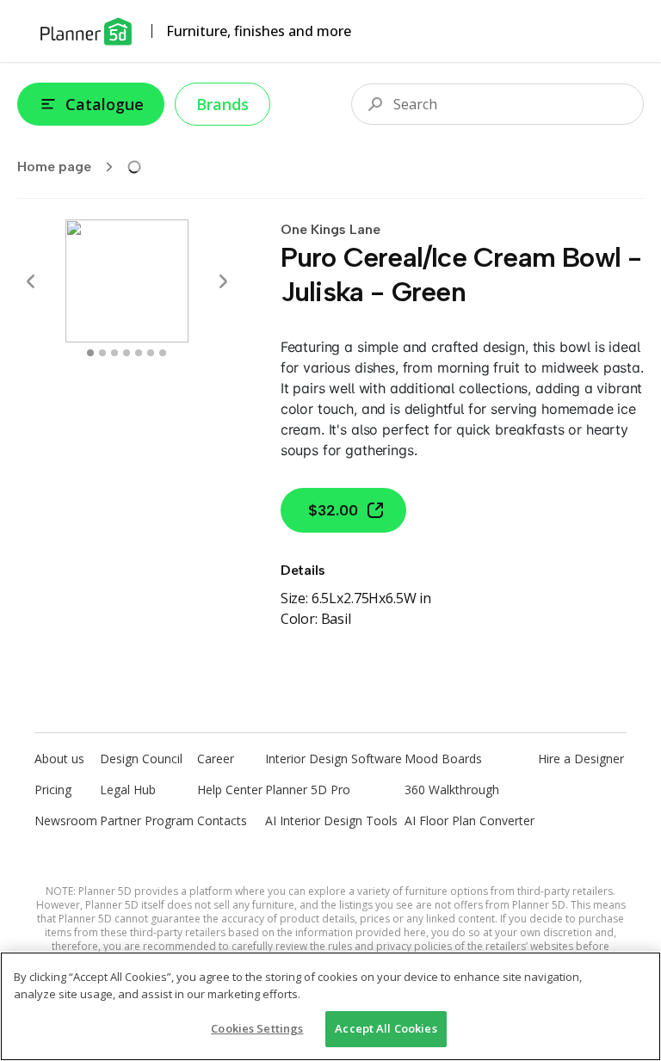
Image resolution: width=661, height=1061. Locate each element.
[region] (330, 1006)
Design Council (141, 758)
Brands (222, 104)
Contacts (222, 820)
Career (215, 758)
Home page (54, 166)
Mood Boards (443, 758)
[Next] (223, 281)
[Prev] (31, 281)
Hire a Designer (581, 758)
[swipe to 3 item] (126, 352)
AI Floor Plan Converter (469, 820)
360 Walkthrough (452, 789)
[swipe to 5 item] (150, 352)
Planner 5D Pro (307, 789)
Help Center (230, 789)
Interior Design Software (333, 758)
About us (59, 758)
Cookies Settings (257, 1028)
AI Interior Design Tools (331, 820)
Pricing (52, 789)
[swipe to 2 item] (114, 352)
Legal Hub (128, 789)
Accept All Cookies (385, 1028)
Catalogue (104, 104)
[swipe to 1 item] (102, 352)
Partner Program (147, 820)
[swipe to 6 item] (162, 352)
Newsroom (65, 820)
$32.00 (333, 510)
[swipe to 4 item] (138, 352)
